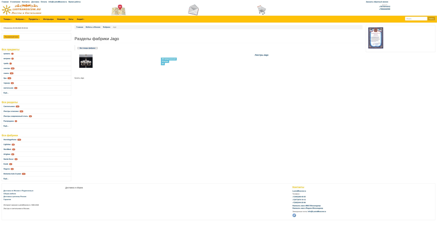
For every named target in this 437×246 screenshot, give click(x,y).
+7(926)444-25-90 (299, 202)
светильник (10, 88)
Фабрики (20, 19)
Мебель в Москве (93, 27)
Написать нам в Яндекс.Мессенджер (307, 208)
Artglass (8, 154)
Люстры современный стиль (17, 116)
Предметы (34, 19)
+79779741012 (384, 6)
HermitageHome (12, 139)
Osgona (8, 169)
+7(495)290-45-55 (299, 196)
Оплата (44, 2)
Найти (431, 18)
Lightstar (9, 144)
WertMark (9, 149)
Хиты (71, 19)
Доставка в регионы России (15, 196)
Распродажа (10, 121)
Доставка (35, 2)
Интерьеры (48, 19)
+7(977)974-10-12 (299, 199)
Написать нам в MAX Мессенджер (306, 205)
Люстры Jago (261, 54)
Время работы (75, 2)
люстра (9, 68)
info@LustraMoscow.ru (57, 2)
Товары (7, 19)
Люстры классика (13, 111)
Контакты (26, 2)
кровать (8, 53)
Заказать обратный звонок (377, 2)
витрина (8, 58)
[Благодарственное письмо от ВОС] (376, 38)
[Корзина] (291, 10)
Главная (5, 2)
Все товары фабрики (87, 48)
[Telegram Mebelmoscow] (294, 215)
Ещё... (6, 93)
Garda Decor (10, 159)
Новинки (61, 19)
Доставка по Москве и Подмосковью (18, 190)
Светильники (11, 106)
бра (7, 78)
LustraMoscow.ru (299, 191)
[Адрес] (145, 10)
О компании (15, 2)
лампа (8, 73)
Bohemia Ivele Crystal (14, 174)
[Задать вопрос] (218, 10)
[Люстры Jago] (117, 61)
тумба (7, 63)
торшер (8, 83)
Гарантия (7, 199)
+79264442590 (384, 9)
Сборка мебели (10, 193)
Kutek (7, 164)
